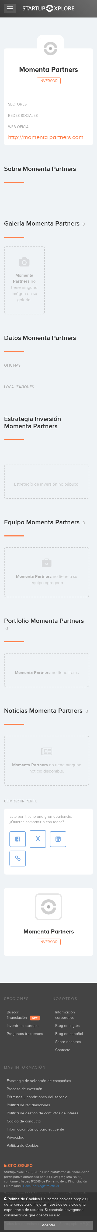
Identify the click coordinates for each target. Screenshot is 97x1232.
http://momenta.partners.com (46, 137)
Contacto (62, 1050)
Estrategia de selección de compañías (39, 1081)
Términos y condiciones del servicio (37, 1097)
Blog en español (69, 1034)
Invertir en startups (23, 1026)
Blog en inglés (67, 1026)
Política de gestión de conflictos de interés (42, 1113)
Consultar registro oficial (41, 1186)
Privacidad (15, 1137)
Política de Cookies (23, 1145)
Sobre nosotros (68, 1042)
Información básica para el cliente (35, 1129)
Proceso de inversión (24, 1089)
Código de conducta (24, 1121)
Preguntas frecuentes (25, 1034)
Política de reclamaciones (28, 1105)
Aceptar (48, 1225)
